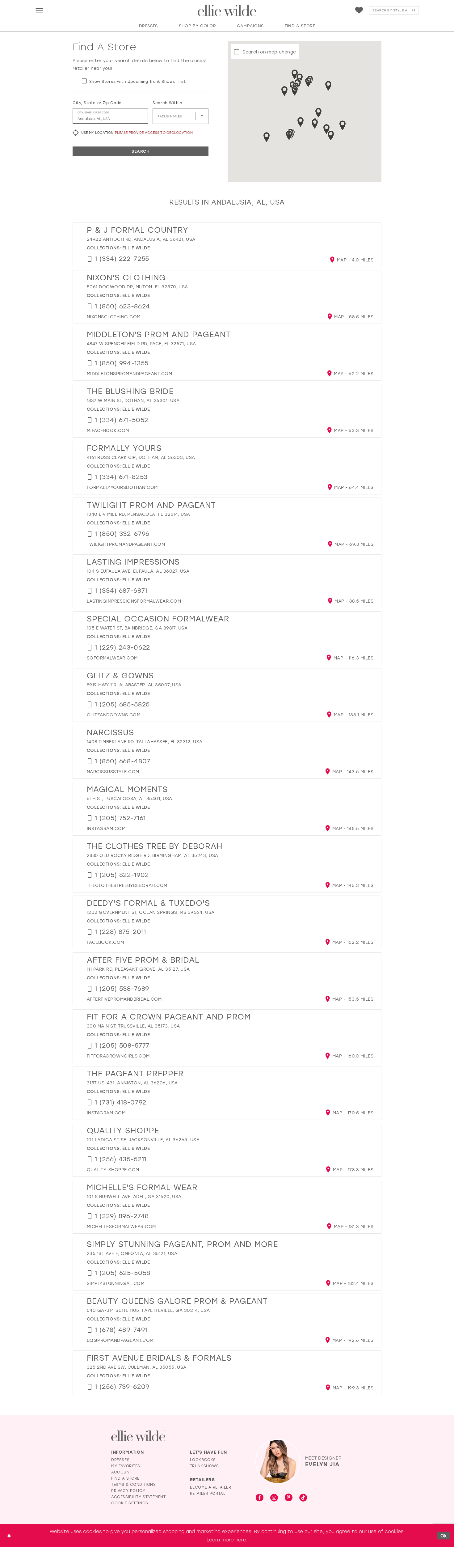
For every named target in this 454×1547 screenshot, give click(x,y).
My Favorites (125, 1465)
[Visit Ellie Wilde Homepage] (138, 1435)
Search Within (167, 102)
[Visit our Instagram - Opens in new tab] (274, 1498)
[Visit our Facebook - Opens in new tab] (259, 1498)
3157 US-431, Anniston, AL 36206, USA (132, 1083)
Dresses (120, 1459)
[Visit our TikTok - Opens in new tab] (303, 1498)
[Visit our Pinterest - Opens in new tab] (288, 1497)
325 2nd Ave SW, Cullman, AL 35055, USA (137, 1367)
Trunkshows (204, 1465)
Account (121, 1471)
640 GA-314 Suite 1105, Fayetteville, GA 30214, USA (148, 1310)
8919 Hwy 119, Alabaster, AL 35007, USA (134, 685)
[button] (39, 10)
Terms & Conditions (133, 1484)
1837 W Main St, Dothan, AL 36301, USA (133, 400)
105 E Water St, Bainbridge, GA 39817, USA (137, 628)
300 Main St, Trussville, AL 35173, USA (133, 1026)
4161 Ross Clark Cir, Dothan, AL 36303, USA (141, 457)
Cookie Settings (129, 1502)
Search (140, 151)
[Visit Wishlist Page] (359, 10)
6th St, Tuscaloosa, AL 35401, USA (129, 798)
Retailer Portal (208, 1493)
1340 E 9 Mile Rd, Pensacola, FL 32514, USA (138, 514)
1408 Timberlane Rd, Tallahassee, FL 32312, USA (145, 741)
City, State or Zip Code (97, 102)
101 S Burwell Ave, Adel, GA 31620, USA (134, 1196)
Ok (443, 1535)
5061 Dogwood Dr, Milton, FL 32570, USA (137, 287)
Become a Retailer (210, 1487)
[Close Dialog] (9, 1535)
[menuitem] (39, 10)
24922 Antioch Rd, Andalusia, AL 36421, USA (141, 239)
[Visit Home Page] (227, 10)
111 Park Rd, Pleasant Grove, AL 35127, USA (138, 969)
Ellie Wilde (136, 248)
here (240, 1539)
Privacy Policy (128, 1490)
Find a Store (125, 1478)
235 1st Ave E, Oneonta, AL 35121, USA (132, 1253)
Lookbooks (203, 1459)
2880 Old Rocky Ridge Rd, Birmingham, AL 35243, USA (152, 855)
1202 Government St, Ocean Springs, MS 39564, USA (151, 912)
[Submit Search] (413, 10)
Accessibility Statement (138, 1496)
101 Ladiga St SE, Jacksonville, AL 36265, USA (143, 1139)
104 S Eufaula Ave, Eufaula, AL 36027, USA (138, 571)
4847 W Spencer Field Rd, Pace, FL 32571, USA (141, 343)
